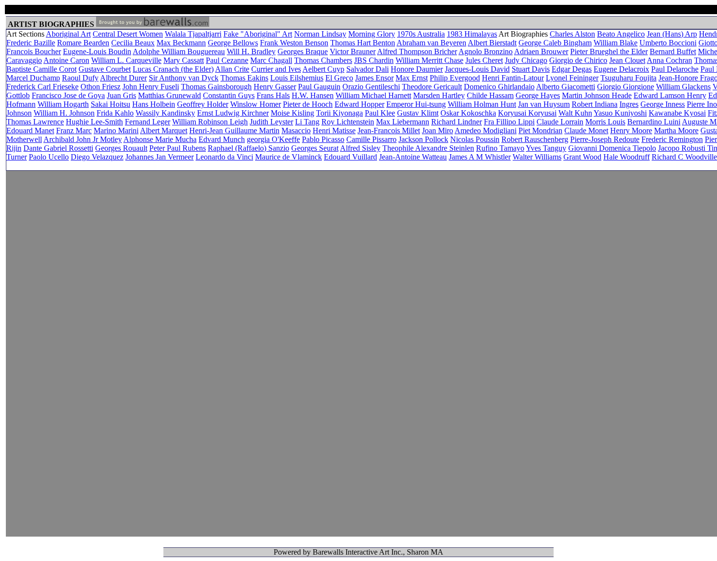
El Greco (339, 78)
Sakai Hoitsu (110, 104)
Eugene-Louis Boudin (97, 51)
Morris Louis (605, 122)
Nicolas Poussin (474, 139)
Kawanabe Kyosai (677, 113)
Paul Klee (380, 113)
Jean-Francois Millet (389, 130)
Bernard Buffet (673, 51)
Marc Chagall (271, 60)
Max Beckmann (181, 43)
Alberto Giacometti (565, 86)
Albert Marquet (163, 130)
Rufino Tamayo (500, 148)
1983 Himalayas (472, 34)
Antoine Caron (66, 60)
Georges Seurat (315, 148)
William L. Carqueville (126, 60)
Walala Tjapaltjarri (193, 34)
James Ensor (374, 78)
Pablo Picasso (323, 139)
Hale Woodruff (626, 157)
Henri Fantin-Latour (513, 78)
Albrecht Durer (123, 78)
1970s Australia (421, 34)
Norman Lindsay (320, 34)
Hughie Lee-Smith (94, 122)
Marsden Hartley (439, 95)
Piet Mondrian (540, 130)
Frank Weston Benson (294, 43)
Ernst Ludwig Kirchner (233, 113)
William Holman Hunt (482, 104)
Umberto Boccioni (668, 43)
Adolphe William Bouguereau (179, 51)
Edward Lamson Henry (670, 95)
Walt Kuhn (575, 113)
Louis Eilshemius (296, 78)
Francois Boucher (33, 51)
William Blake (615, 43)
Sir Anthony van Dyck (184, 78)
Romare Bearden (83, 43)
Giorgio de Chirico (578, 60)
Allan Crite (232, 69)
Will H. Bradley (251, 51)
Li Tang (307, 122)
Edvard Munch (222, 139)
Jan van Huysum (544, 104)
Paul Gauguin (319, 86)
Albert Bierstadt (492, 43)
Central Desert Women (128, 34)
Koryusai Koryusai (527, 113)
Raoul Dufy (80, 78)
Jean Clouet (627, 60)
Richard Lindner (456, 122)
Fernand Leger (147, 122)
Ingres (628, 104)
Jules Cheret (484, 60)
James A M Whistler (480, 157)
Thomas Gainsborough (216, 86)
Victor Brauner (353, 51)
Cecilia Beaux (133, 43)
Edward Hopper (359, 104)
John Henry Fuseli (150, 86)
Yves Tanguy (546, 148)
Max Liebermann (402, 122)
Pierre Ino (702, 104)
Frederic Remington (672, 139)
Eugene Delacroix (621, 69)
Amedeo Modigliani (486, 130)
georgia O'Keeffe (273, 139)
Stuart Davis (531, 69)
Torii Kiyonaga (339, 113)
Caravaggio (24, 60)
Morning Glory (371, 34)
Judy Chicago (526, 60)
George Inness (662, 104)
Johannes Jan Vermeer (159, 157)
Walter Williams (537, 157)
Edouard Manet (30, 130)
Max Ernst (412, 78)
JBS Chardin (374, 60)
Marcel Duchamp (33, 78)
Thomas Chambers (323, 60)
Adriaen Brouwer (541, 51)
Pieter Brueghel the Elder (609, 51)
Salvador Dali (367, 69)
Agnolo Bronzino (485, 51)
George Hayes (538, 95)
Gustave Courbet (105, 69)
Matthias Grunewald (169, 95)
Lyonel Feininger (572, 78)
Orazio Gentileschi (371, 86)
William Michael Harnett (373, 95)
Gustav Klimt (417, 113)
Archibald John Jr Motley (82, 139)
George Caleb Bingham (555, 43)
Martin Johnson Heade (597, 95)
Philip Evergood (455, 78)
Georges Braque (303, 51)
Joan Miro (437, 130)
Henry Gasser (275, 86)
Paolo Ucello (49, 157)
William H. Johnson (64, 113)
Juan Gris (121, 95)
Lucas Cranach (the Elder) (173, 69)
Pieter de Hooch (308, 104)
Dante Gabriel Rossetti (58, 148)
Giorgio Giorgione (625, 86)
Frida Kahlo (115, 113)
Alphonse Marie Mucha (160, 139)
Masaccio (296, 130)
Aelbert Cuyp (323, 69)
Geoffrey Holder (202, 104)
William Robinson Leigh (210, 122)
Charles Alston (572, 34)
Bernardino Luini (653, 122)
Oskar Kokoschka (468, 113)
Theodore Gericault (432, 86)
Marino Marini (116, 130)
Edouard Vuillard (350, 157)
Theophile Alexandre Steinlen (428, 148)
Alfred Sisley (360, 148)
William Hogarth (63, 104)
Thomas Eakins (244, 78)
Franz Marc (74, 130)
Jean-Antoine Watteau (413, 157)
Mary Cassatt (183, 60)
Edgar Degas (572, 69)
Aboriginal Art (68, 34)
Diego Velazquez (97, 157)
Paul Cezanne (227, 60)
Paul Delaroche (674, 69)
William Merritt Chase (429, 60)
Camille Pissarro (371, 139)
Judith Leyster (271, 122)
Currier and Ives (276, 69)
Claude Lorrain (560, 122)
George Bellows (233, 43)
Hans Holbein (153, 104)
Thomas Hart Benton (362, 43)
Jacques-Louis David (477, 69)
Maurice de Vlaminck (288, 157)
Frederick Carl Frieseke (42, 86)
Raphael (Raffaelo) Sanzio (248, 148)
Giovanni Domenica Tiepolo (612, 148)
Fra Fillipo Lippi (509, 122)
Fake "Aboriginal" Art (257, 34)
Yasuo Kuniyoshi (620, 113)
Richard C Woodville (684, 157)
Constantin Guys (229, 95)
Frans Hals (273, 95)
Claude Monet (586, 130)
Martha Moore (676, 130)
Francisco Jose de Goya (68, 95)
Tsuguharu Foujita (628, 78)
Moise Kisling (292, 113)
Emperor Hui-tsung (416, 104)
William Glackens (683, 86)
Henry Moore (631, 130)
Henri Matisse (334, 130)
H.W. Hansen (313, 95)
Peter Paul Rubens (177, 148)
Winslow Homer (255, 104)
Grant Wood (582, 157)
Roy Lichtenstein (347, 122)
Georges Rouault (121, 148)
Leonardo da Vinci (224, 157)
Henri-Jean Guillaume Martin (234, 130)
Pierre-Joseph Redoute (604, 139)
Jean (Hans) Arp (672, 34)
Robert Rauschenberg (534, 139)
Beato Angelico (621, 34)
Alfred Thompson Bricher (417, 51)
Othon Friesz (100, 86)
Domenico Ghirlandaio (499, 86)
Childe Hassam (490, 95)
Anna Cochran (669, 60)
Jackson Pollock (423, 139)
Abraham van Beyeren (431, 43)
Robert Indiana (594, 104)
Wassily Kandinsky (165, 113)
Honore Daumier (417, 69)
